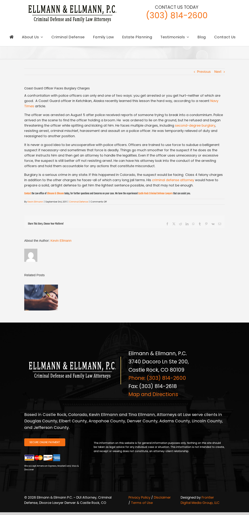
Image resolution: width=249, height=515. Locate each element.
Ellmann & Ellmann (55, 193)
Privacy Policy (139, 497)
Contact (27, 193)
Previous (204, 71)
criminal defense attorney (173, 180)
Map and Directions (153, 394)
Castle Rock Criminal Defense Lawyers (155, 193)
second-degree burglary (195, 125)
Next (217, 71)
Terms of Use (142, 502)
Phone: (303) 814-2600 (157, 378)
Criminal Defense (78, 201)
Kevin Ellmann (35, 201)
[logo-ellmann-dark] (72, 5)
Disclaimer (162, 497)
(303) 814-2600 (177, 15)
